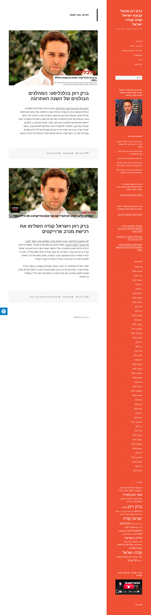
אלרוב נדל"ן (123, 491)
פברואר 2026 (137, 271)
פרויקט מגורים (137, 545)
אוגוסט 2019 (137, 395)
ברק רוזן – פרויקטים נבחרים (132, 51)
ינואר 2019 (138, 409)
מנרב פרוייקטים (45, 297)
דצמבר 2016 (137, 435)
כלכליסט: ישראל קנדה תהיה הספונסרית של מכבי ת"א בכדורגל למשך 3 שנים (130, 228)
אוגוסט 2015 (137, 462)
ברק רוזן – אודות (136, 46)
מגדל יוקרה (129, 527)
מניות (139, 534)
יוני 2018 (139, 413)
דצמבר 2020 (137, 364)
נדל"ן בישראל (133, 538)
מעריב (134, 534)
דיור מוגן (119, 511)
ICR (130, 488)
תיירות (140, 561)
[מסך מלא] (117, 591)
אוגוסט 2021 (137, 338)
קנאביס (138, 548)
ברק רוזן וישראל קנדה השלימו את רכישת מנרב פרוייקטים (54, 229)
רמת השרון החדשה (124, 557)
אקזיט (130, 499)
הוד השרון (138, 514)
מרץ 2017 (138, 431)
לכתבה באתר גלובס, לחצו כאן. (131, 195)
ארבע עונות (123, 499)
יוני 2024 (139, 289)
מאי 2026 (138, 267)
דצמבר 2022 (137, 302)
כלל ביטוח (138, 527)
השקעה (132, 514)
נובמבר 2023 (137, 298)
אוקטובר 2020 (136, 373)
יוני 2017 (139, 426)
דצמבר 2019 (137, 387)
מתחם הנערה (127, 534)
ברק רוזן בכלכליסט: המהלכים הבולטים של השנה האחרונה (58, 96)
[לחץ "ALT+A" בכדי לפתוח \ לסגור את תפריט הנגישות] (4, 311)
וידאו (140, 60)
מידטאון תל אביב (133, 530)
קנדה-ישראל (132, 552)
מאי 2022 (138, 307)
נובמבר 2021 (137, 324)
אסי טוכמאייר (132, 495)
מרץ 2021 (138, 360)
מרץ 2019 (138, 404)
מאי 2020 (138, 382)
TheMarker (138, 491)
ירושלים (122, 514)
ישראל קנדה (132, 518)
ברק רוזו (130, 501)
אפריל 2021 (137, 355)
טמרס (127, 514)
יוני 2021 (139, 347)
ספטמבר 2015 (136, 457)
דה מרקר (130, 511)
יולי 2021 (138, 342)
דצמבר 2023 (137, 293)
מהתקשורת (138, 55)
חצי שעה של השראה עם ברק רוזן (130, 158)
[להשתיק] (120, 591)
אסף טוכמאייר (137, 499)
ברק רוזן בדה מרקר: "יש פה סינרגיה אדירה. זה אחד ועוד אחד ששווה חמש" (129, 144)
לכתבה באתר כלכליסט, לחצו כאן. (130, 214)
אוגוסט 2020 (137, 378)
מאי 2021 (138, 351)
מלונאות (122, 531)
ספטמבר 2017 (136, 422)
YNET (131, 491)
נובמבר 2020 (137, 369)
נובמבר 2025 (137, 280)
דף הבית (139, 41)
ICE (134, 488)
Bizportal (139, 488)
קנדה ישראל (137, 557)
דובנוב (124, 511)
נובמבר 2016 (137, 440)
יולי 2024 (138, 284)
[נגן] (138, 591)
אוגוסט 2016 (137, 449)
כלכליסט (125, 523)
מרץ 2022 (138, 311)
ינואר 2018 (138, 418)
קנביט (132, 548)
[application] (128, 587)
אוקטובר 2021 (136, 329)
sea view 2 (124, 488)
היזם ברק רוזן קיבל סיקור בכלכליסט (72, 108)
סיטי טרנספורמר (136, 542)
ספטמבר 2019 (136, 391)
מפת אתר (138, 605)
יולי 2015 (138, 466)
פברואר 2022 (137, 316)
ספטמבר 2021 (136, 333)
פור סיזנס (127, 542)
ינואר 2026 (138, 276)
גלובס (124, 507)
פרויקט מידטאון (125, 544)
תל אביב (132, 560)
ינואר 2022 (138, 320)
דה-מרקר (138, 511)
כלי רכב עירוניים (136, 524)
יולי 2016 (138, 453)
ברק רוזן (135, 506)
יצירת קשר (138, 64)
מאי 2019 (138, 400)
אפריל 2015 (137, 471)
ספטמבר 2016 (136, 444)
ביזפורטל (138, 501)
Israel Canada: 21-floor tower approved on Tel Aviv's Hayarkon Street (129, 247)
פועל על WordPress (81, 317)
